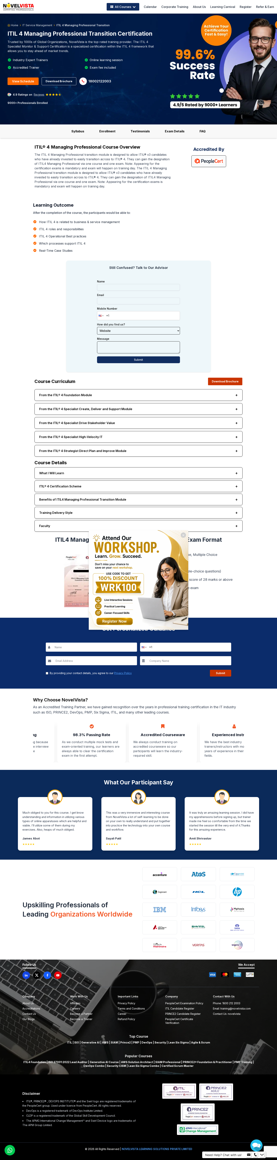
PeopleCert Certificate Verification (179, 1020)
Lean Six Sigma (178, 1042)
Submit (138, 359)
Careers (75, 1008)
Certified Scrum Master (177, 1065)
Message (103, 339)
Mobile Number (107, 308)
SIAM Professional (168, 1062)
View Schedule (23, 81)
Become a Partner (81, 1013)
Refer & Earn (265, 7)
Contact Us (29, 1013)
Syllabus (77, 131)
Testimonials (140, 131)
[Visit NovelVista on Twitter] (37, 975)
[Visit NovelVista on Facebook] (47, 975)
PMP (136, 1042)
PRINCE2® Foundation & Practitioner (207, 1062)
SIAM (114, 1042)
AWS (105, 1042)
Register (246, 7)
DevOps (147, 1042)
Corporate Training (174, 7)
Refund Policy (126, 1019)
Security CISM (116, 1065)
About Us (199, 7)
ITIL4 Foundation (34, 1062)
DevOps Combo (94, 1065)
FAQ (203, 131)
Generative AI (90, 1042)
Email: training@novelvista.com (232, 1008)
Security (160, 1042)
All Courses (123, 7)
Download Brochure (59, 81)
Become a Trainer (81, 1019)
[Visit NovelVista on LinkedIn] (26, 975)
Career (122, 1013)
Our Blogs (28, 1019)
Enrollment (107, 131)
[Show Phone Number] (255, 1155)
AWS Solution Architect (137, 1062)
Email (100, 295)
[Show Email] (248, 1155)
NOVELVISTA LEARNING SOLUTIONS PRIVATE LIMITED (157, 1149)
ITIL (69, 1042)
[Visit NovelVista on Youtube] (58, 975)
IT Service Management (37, 25)
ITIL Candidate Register (179, 1008)
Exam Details (174, 131)
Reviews (39, 94)
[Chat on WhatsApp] (10, 1150)
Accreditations (31, 1008)
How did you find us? (111, 324)
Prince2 (125, 1042)
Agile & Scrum (200, 1042)
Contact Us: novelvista (226, 1013)
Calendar (150, 7)
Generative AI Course (104, 1062)
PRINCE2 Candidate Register (183, 1013)
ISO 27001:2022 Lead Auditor (67, 1062)
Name (101, 281)
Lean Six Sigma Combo (143, 1065)
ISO (76, 1042)
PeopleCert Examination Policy (184, 1003)
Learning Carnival (222, 7)
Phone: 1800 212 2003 (226, 1003)
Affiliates (75, 1003)
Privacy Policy (123, 673)
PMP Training (243, 1062)
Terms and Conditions (131, 1008)
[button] (100, 315)
